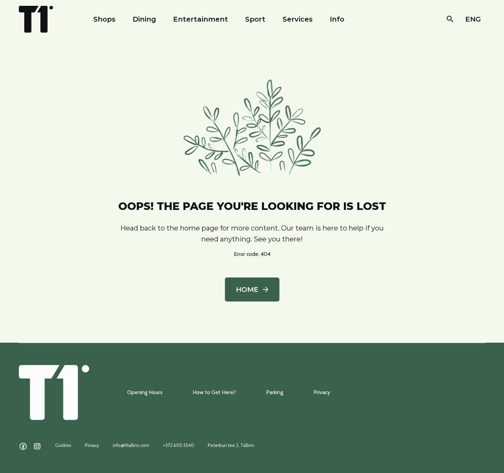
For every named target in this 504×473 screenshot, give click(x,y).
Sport (255, 19)
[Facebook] (23, 446)
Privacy (321, 392)
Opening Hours (145, 392)
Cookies (63, 445)
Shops (104, 19)
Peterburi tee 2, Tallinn (231, 445)
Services (298, 19)
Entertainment (200, 19)
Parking (274, 392)
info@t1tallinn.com (131, 445)
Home (247, 289)
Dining (144, 19)
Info (337, 19)
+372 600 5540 (178, 445)
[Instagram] (37, 446)
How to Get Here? (214, 392)
